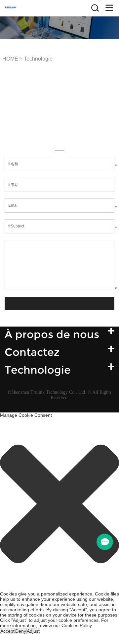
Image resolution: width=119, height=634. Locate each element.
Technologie (38, 59)
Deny (20, 631)
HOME (10, 59)
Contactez (32, 352)
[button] (59, 504)
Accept (7, 631)
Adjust (33, 631)
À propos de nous (52, 334)
